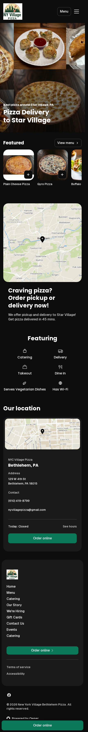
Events (12, 629)
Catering (13, 599)
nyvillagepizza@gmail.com (27, 511)
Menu (64, 11)
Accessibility (16, 674)
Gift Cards (14, 617)
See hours (70, 526)
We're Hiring (16, 611)
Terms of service (18, 667)
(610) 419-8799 (18, 502)
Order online (42, 538)
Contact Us (15, 623)
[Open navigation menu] (76, 11)
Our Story (14, 605)
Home (11, 586)
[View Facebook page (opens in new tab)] (9, 695)
